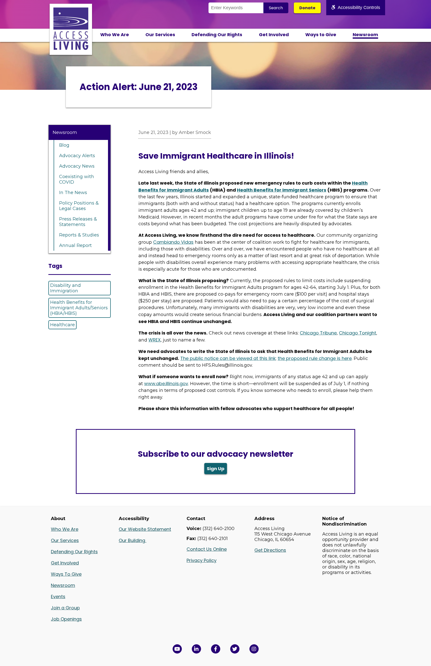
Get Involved (274, 34)
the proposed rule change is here (315, 358)
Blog (64, 145)
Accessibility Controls (359, 7)
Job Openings (66, 619)
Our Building (132, 540)
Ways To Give (66, 574)
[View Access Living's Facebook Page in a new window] (215, 649)
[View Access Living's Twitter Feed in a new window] (234, 649)
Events (58, 596)
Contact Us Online (207, 549)
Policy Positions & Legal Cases (79, 205)
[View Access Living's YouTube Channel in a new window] (177, 649)
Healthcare (62, 325)
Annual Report (75, 245)
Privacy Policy (201, 560)
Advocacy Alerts (77, 155)
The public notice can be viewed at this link (228, 358)
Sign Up (215, 468)
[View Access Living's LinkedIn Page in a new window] (196, 649)
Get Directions (270, 550)
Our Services (160, 34)
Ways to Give (320, 34)
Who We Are (114, 34)
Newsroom (365, 34)
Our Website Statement (145, 529)
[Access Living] (70, 48)
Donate (307, 8)
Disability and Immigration (65, 288)
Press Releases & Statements (78, 221)
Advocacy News (77, 166)
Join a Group (65, 608)
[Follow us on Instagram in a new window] (254, 649)
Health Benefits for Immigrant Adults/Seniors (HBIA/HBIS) (79, 308)
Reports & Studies (79, 235)
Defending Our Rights (217, 34)
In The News (73, 192)
